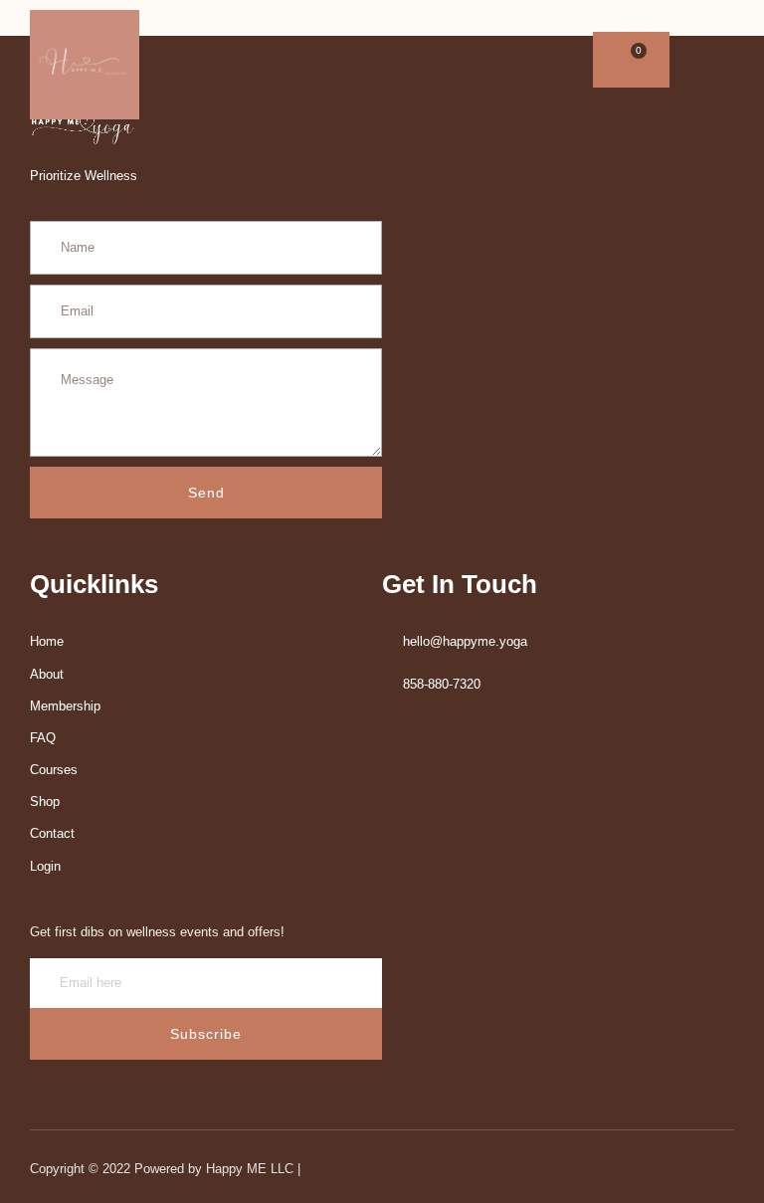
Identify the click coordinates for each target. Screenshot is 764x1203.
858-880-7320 (441, 684)
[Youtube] (256, 60)
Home (47, 641)
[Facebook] (188, 60)
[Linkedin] (222, 60)
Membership (65, 706)
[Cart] (631, 60)
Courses (54, 769)
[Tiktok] (323, 60)
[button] (699, 60)
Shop (45, 801)
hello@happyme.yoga (465, 641)
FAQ (43, 737)
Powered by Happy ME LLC (215, 1168)
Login (45, 866)
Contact (52, 833)
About (47, 674)
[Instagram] (289, 60)
